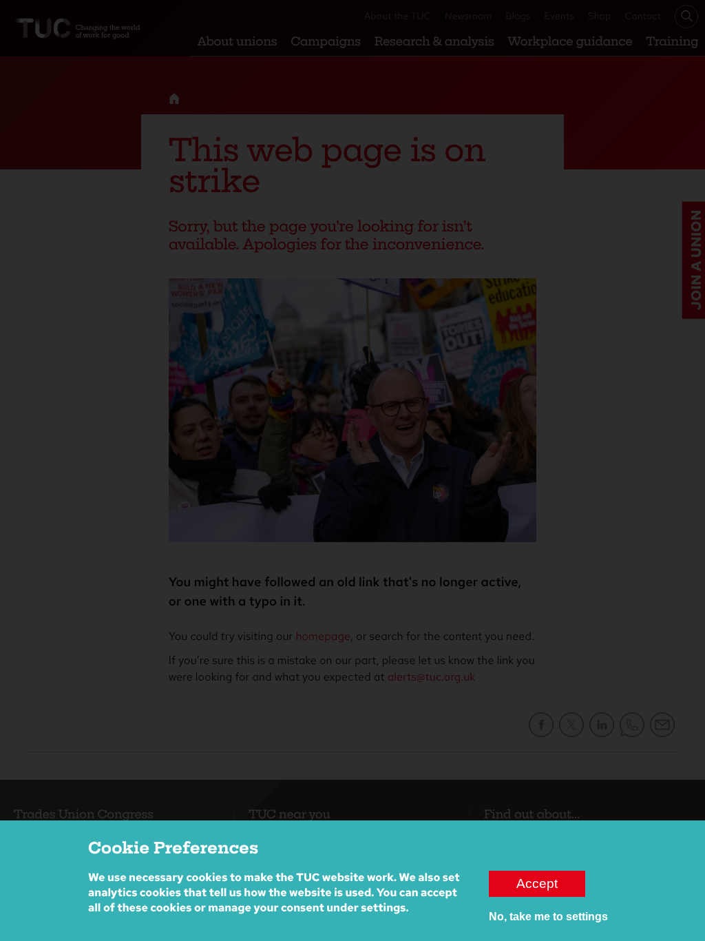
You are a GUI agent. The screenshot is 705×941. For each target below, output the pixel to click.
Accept (537, 883)
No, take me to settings (548, 916)
